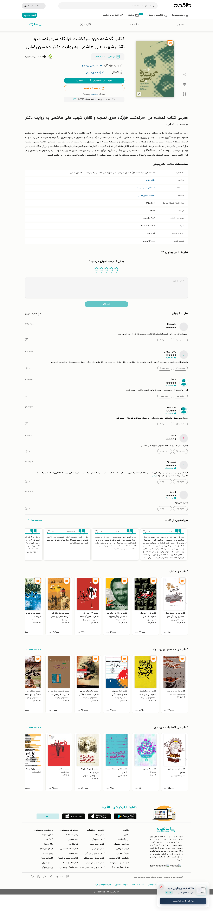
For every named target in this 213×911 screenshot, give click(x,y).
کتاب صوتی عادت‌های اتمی (92, 867)
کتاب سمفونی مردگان (94, 853)
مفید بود (180, 396)
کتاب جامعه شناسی (69, 848)
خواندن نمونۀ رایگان (105, 56)
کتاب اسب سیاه (97, 844)
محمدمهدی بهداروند (146, 188)
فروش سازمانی (122, 848)
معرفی (180, 24)
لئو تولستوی (47, 862)
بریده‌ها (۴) (35, 24)
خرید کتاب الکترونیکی (94, 80)
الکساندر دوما (47, 858)
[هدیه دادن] (184, 85)
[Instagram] (33, 877)
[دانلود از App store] (99, 816)
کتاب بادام (99, 834)
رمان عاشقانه (72, 834)
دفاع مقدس (150, 180)
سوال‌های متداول (121, 844)
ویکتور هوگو (47, 867)
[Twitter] (44, 877)
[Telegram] (62, 877)
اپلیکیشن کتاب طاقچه (119, 858)
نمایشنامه (73, 844)
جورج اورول (48, 853)
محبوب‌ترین (31, 313)
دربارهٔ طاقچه (123, 839)
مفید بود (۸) (180, 340)
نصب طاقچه (30, 15)
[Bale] (68, 877)
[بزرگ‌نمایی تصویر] (139, 94)
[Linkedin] (50, 877)
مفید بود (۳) (180, 368)
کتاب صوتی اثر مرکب (95, 862)
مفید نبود (164, 396)
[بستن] (161, 886)
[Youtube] (56, 877)
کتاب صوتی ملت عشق (94, 858)
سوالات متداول (121, 884)
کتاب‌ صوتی (72, 839)
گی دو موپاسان (46, 848)
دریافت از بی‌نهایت (92, 88)
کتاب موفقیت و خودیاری (67, 858)
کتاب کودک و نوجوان (68, 867)
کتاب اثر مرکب (97, 848)
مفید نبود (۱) (164, 340)
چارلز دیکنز (48, 844)
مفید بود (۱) (180, 424)
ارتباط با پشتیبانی (103, 884)
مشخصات (133, 24)
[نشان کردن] (184, 94)
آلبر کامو (49, 839)
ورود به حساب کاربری (33, 6)
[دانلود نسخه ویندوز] (73, 816)
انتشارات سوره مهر (146, 195)
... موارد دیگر (48, 816)
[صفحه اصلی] (182, 5)
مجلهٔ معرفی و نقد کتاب (118, 867)
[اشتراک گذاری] (184, 75)
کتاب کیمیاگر (98, 839)
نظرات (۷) (85, 24)
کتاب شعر (73, 853)
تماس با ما (124, 834)
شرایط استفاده (138, 884)
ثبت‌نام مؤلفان (154, 884)
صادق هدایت (47, 834)
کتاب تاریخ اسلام (70, 862)
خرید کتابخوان (122, 853)
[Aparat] (38, 877)
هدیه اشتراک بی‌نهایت (119, 862)
